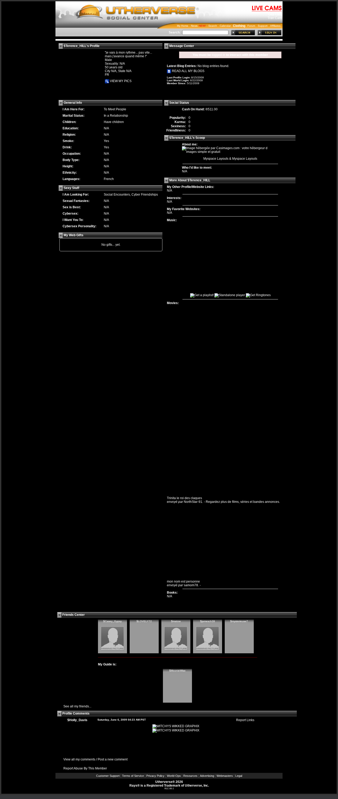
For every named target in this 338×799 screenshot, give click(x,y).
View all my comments (79, 759)
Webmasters (225, 775)
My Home (182, 25)
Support (262, 25)
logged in (218, 55)
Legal (238, 775)
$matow (176, 621)
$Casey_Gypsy (112, 621)
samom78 (191, 585)
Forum (251, 25)
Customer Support (108, 775)
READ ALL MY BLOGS (187, 71)
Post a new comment (113, 759)
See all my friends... (77, 706)
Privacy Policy (155, 775)
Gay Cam (275, 14)
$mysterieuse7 (239, 621)
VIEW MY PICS (120, 81)
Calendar (225, 25)
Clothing (239, 26)
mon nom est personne (183, 581)
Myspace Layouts (215, 158)
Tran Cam (274, 18)
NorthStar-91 (193, 502)
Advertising (207, 775)
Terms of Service (133, 775)
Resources (190, 775)
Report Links (245, 720)
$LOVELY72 (144, 621)
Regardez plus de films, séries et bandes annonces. (243, 502)
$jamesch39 (207, 621)
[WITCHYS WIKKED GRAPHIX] (175, 726)
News (194, 25)
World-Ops (174, 775)
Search (212, 25)
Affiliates (275, 25)
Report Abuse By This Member (85, 768)
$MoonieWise (177, 670)
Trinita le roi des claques (184, 498)
